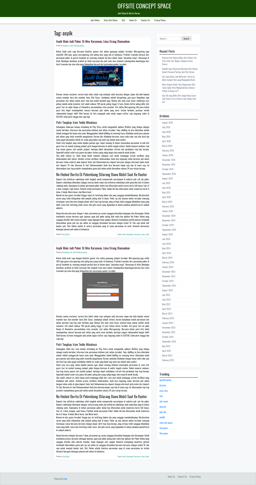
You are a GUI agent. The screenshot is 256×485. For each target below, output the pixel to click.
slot (161, 396)
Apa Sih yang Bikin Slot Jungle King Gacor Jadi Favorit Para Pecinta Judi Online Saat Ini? (179, 99)
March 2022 (167, 355)
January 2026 (167, 155)
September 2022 (169, 341)
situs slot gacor (166, 422)
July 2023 (166, 295)
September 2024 (169, 229)
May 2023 (166, 304)
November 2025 (168, 164)
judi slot (162, 412)
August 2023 (167, 290)
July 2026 (166, 127)
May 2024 (166, 248)
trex (65, 478)
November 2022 (168, 332)
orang (143, 234)
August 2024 (167, 234)
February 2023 (168, 318)
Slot (123, 20)
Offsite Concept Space (144, 5)
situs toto (163, 390)
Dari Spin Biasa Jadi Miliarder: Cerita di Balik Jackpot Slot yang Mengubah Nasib (178, 78)
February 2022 (168, 360)
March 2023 (167, 313)
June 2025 (166, 187)
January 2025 (167, 211)
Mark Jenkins (80, 45)
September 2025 (169, 173)
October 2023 (168, 281)
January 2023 (167, 322)
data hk (162, 406)
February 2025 (168, 206)
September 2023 (169, 285)
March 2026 (167, 145)
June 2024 (166, 243)
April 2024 (166, 253)
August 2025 (167, 178)
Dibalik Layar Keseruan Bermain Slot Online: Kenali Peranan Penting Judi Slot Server (180, 70)
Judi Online (95, 20)
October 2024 (168, 225)
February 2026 (168, 150)
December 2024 (168, 215)
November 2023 (168, 276)
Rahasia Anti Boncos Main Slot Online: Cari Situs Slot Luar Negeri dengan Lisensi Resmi (179, 61)
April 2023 (166, 309)
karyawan (137, 234)
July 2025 (166, 183)
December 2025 (168, 159)
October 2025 (168, 169)
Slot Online (66, 234)
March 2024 (167, 257)
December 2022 (168, 327)
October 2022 (168, 336)
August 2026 (167, 122)
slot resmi (163, 401)
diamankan (129, 234)
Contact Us (145, 20)
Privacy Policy (159, 20)
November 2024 (168, 220)
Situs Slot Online (110, 20)
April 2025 (166, 197)
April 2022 (166, 350)
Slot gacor (163, 433)
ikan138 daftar (165, 380)
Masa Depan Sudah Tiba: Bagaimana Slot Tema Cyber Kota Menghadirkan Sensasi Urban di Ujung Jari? (178, 88)
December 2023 (168, 271)
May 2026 (166, 136)
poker (147, 234)
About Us (133, 20)
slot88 (162, 417)
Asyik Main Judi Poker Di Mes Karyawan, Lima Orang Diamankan (93, 41)
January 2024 (167, 267)
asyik (124, 234)
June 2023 (166, 299)
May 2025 (166, 192)
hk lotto (162, 385)
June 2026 (166, 131)
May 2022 (166, 346)
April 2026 (166, 141)
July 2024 (166, 239)
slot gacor (163, 428)
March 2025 (167, 201)
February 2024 (168, 262)
